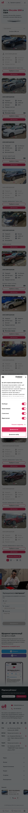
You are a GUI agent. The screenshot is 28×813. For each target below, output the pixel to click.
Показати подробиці (17, 424)
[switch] (24, 408)
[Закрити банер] (25, 377)
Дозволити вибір (14, 434)
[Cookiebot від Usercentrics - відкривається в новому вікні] (16, 377)
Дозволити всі (14, 429)
